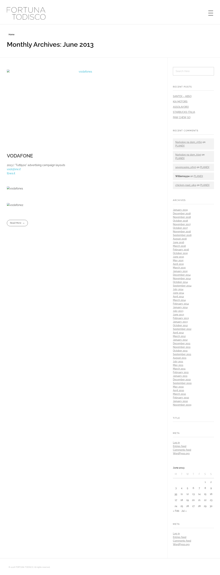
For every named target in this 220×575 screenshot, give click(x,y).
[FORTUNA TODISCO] (26, 13)
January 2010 (180, 401)
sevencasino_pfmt (185, 167)
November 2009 (182, 404)
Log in (176, 442)
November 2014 (182, 278)
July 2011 (178, 361)
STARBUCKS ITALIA (184, 112)
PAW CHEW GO (181, 117)
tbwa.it (11, 173)
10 (176, 494)
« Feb (176, 511)
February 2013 (181, 318)
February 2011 (181, 372)
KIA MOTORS (180, 101)
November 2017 (182, 224)
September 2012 (182, 329)
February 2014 (181, 303)
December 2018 (182, 213)
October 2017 (180, 228)
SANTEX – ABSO (182, 96)
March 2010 (179, 394)
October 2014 (180, 282)
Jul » (184, 511)
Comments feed (182, 449)
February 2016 (181, 249)
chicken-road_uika (185, 185)
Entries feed (179, 446)
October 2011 (180, 350)
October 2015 (180, 253)
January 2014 (180, 307)
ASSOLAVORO (181, 107)
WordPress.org (181, 453)
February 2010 (181, 397)
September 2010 (182, 383)
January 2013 (180, 321)
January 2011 (180, 376)
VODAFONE (20, 156)
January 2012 (180, 339)
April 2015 (178, 264)
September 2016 (182, 235)
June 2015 (178, 256)
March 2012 (179, 336)
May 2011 (178, 365)
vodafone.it (14, 169)
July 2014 (178, 289)
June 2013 (178, 314)
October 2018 (180, 220)
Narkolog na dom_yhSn (188, 142)
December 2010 (182, 379)
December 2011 (181, 343)
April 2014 (178, 296)
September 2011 (182, 354)
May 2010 (178, 386)
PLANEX (180, 145)
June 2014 (178, 293)
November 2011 (181, 347)
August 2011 (179, 358)
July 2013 (178, 311)
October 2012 (180, 325)
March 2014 (179, 300)
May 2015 (178, 260)
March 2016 (179, 246)
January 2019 (180, 210)
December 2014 (182, 274)
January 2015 (180, 271)
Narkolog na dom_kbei (188, 154)
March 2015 (179, 267)
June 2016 (178, 242)
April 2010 (178, 390)
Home (11, 34)
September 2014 (182, 285)
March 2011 (179, 368)
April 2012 (178, 332)
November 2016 (182, 231)
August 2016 (180, 238)
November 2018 (182, 217)
